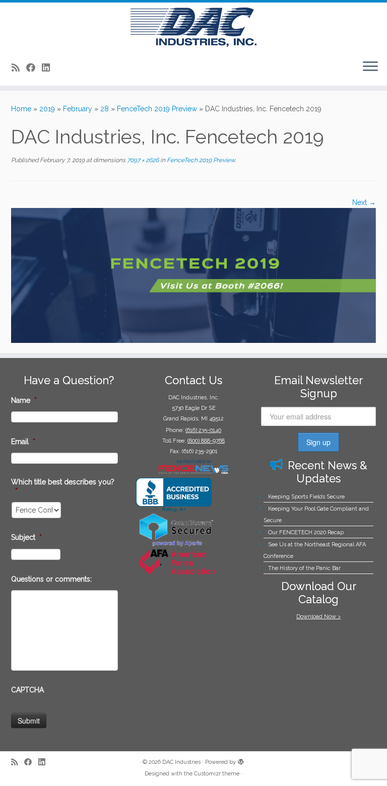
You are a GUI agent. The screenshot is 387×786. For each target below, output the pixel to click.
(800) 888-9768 (206, 441)
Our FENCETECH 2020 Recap (306, 532)
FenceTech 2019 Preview (157, 109)
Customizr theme (216, 773)
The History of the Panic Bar (304, 568)
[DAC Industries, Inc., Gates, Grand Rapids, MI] (174, 495)
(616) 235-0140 (203, 430)
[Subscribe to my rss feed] (19, 67)
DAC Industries (181, 762)
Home (21, 109)
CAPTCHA (27, 690)
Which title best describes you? (62, 486)
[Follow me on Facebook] (34, 67)
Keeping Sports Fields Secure (306, 496)
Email (23, 442)
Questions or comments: (51, 579)
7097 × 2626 (142, 160)
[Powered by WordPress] (240, 760)
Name (24, 400)
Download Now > (318, 616)
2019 (47, 109)
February (77, 109)
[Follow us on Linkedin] (49, 67)
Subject (26, 537)
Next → (364, 202)
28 (104, 109)
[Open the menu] (370, 67)
